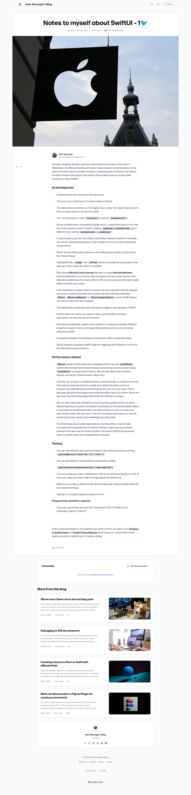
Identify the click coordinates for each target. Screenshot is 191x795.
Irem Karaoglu (66, 154)
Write (169, 4)
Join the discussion (139, 566)
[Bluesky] (106, 743)
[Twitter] (85, 743)
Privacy (101, 762)
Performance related (27, 172)
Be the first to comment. (103, 574)
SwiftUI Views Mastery (85, 533)
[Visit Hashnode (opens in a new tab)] (95, 782)
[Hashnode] (101, 743)
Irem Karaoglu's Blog (38, 4)
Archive (92, 762)
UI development (25, 168)
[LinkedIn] (93, 743)
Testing (21, 175)
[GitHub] (89, 743)
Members (83, 762)
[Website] (97, 743)
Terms (109, 762)
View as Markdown (115, 30)
